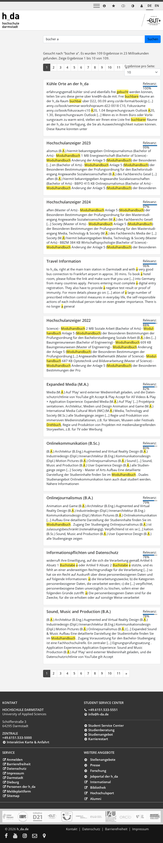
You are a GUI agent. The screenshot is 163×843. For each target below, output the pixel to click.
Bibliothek (98, 787)
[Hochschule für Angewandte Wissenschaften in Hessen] (8, 816)
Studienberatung (101, 730)
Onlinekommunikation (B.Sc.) (73, 443)
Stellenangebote (102, 759)
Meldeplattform (19, 791)
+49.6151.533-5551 (103, 710)
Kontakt (71, 829)
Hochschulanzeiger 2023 (68, 142)
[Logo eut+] (52, 816)
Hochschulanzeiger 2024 (68, 201)
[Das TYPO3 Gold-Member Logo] (140, 817)
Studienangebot (100, 734)
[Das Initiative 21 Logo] (37, 816)
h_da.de (23, 829)
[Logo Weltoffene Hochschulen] (155, 816)
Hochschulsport (102, 793)
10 (110, 67)
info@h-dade (98, 714)
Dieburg (13, 782)
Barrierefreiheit (18, 764)
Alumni (95, 799)
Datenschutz (16, 768)
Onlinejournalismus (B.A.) (69, 497)
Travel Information (63, 261)
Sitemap (13, 796)
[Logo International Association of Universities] (111, 816)
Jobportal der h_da (104, 776)
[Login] (123, 6)
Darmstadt (15, 777)
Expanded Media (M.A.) (67, 384)
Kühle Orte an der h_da (67, 83)
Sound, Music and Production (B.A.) (78, 611)
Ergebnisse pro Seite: (140, 66)
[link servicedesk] (141, 6)
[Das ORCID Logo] (125, 816)
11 (119, 67)
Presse (95, 765)
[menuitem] (9, 836)
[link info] (104, 6)
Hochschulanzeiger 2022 (68, 320)
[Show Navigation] (96, 6)
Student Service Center (106, 725)
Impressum (15, 773)
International (100, 782)
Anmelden (14, 759)
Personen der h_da (21, 786)
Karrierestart (98, 739)
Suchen (153, 39)
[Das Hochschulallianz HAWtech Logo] (81, 816)
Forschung (98, 770)
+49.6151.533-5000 (17, 737)
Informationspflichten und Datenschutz (82, 552)
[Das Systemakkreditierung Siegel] (22, 816)
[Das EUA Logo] (96, 816)
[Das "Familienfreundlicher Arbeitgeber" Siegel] (67, 816)
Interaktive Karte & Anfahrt (28, 742)
